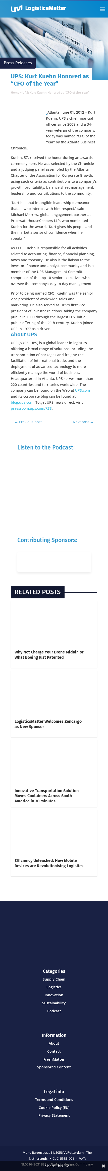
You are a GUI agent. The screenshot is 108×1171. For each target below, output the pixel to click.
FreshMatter (54, 1059)
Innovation (54, 995)
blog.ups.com (22, 402)
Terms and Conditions (54, 1099)
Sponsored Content (54, 1067)
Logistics (54, 987)
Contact (54, 1051)
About (54, 1043)
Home (15, 92)
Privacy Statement (54, 1115)
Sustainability (54, 1003)
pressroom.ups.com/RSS (31, 408)
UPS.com (82, 390)
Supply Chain (54, 979)
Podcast (54, 1011)
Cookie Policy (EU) (54, 1107)
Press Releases (18, 63)
